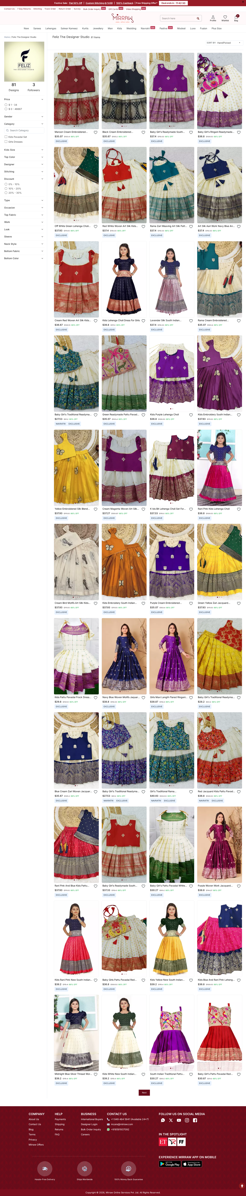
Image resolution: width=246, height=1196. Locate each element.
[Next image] (94, 90)
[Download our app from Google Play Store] (170, 1163)
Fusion (203, 28)
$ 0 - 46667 (15, 109)
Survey (77, 9)
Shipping (60, 1124)
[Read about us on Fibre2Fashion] (181, 1141)
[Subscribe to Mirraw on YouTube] (179, 1120)
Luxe (193, 28)
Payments (60, 1119)
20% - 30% (15, 192)
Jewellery (98, 28)
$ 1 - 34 (13, 104)
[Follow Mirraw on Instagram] (187, 1120)
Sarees (37, 28)
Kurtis (85, 28)
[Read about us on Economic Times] (163, 1141)
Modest (181, 28)
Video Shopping (135, 8)
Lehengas (50, 28)
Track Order (50, 9)
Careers (85, 1134)
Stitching (37, 9)
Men (110, 28)
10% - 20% (15, 188)
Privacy (33, 1139)
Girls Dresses (15, 141)
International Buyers (92, 1119)
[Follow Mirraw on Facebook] (195, 1120)
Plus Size (217, 28)
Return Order (65, 9)
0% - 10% (14, 184)
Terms (32, 1134)
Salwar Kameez (69, 28)
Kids (119, 28)
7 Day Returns (24, 9)
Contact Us (9, 9)
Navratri (147, 28)
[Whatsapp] (163, 1120)
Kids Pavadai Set (17, 136)
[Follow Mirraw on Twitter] (171, 1120)
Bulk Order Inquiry (94, 8)
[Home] (122, 18)
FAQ (57, 1134)
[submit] (198, 18)
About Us (34, 1119)
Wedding (131, 28)
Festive (166, 28)
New (26, 28)
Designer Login (89, 1124)
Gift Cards (115, 8)
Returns (59, 1129)
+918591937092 (120, 1129)
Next (144, 1092)
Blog (31, 1129)
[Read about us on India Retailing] (172, 1141)
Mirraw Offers (36, 1144)
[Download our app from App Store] (192, 1163)
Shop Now (79, 123)
